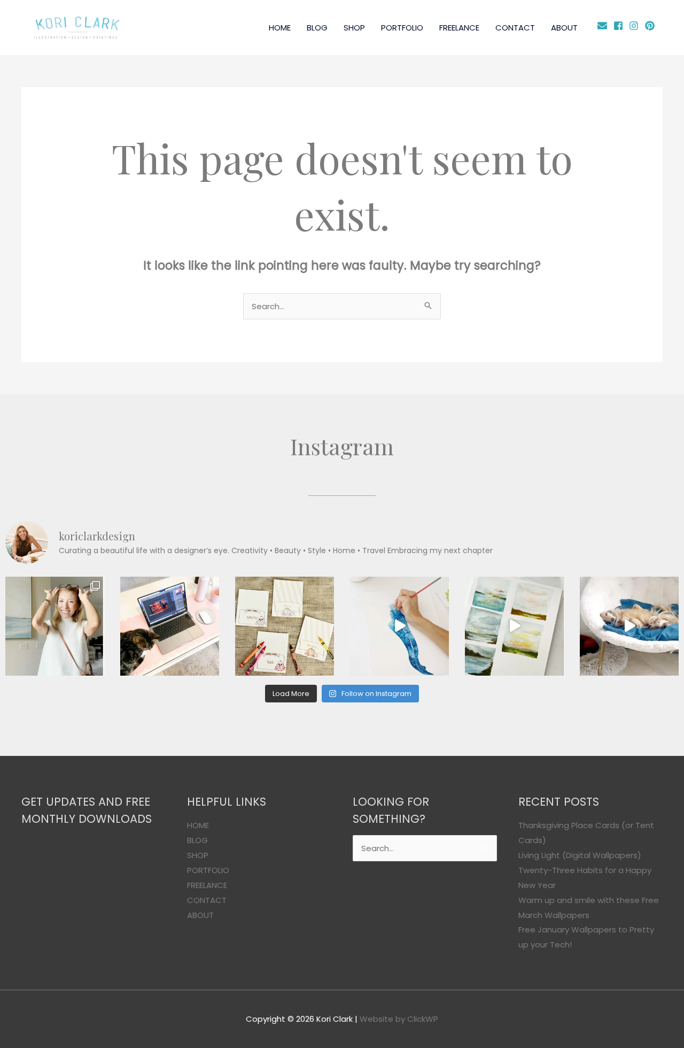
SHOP (354, 27)
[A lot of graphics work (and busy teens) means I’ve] (399, 626)
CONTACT (515, 27)
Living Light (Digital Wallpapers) (579, 855)
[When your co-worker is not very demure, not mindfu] (629, 626)
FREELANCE (459, 27)
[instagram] (635, 25)
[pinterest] (651, 25)
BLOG (317, 27)
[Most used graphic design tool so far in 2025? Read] (54, 626)
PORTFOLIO (402, 27)
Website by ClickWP (399, 1018)
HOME (280, 27)
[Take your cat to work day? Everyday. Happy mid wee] (169, 626)
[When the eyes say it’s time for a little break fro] (514, 626)
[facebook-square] (620, 25)
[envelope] (604, 25)
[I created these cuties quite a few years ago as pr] (284, 626)
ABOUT (564, 27)
